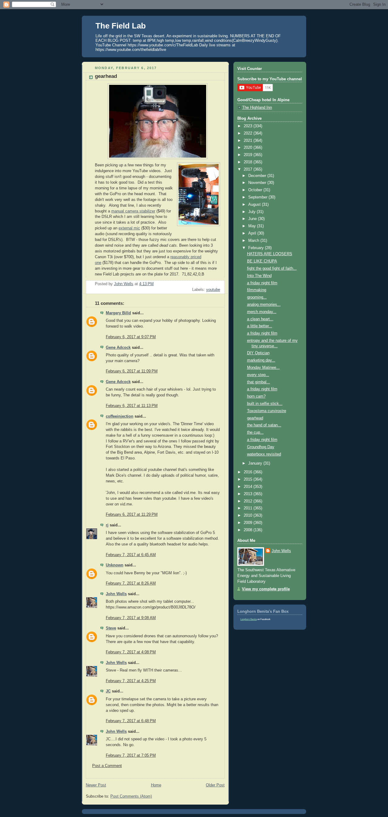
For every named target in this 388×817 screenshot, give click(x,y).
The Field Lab (120, 25)
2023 (248, 126)
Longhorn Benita (248, 619)
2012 (248, 501)
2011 (248, 508)
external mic (129, 228)
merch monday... (261, 312)
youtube (213, 290)
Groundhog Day (260, 447)
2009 (248, 523)
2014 (248, 487)
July (252, 212)
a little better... (259, 326)
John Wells (116, 594)
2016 (248, 472)
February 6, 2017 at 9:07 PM (131, 337)
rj (107, 525)
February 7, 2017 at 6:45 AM (131, 555)
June (253, 219)
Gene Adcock (118, 347)
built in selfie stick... (265, 404)
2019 (248, 155)
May (252, 226)
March (254, 240)
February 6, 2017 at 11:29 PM (132, 514)
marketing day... (261, 360)
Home (156, 785)
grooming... (257, 297)
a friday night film (262, 283)
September (258, 197)
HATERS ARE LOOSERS (269, 254)
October (255, 190)
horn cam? (256, 396)
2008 (248, 530)
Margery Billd (118, 313)
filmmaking (256, 290)
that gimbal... (258, 382)
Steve (111, 628)
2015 (248, 479)
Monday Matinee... (263, 367)
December (257, 176)
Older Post (215, 785)
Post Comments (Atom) (131, 796)
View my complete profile (266, 589)
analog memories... (264, 304)
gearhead (255, 418)
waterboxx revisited (264, 454)
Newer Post (96, 785)
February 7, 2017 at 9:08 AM (131, 618)
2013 (248, 494)
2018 (248, 162)
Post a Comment (107, 766)
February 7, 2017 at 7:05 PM (131, 755)
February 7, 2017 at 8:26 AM (131, 583)
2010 (248, 515)
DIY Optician (258, 353)
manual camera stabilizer (133, 211)
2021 (248, 140)
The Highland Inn (257, 107)
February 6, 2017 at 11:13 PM (132, 406)
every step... (258, 375)
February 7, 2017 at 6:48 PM (131, 721)
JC (108, 691)
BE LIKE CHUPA (262, 261)
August (255, 204)
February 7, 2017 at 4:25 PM (131, 681)
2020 (248, 147)
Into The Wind (259, 276)
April (252, 233)
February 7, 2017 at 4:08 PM (131, 652)
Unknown (114, 565)
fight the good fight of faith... (272, 268)
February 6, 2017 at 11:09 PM (132, 371)
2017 (248, 169)
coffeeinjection (119, 416)
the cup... (255, 432)
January (255, 463)
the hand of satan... (264, 425)
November (257, 183)
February (256, 248)
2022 (248, 133)
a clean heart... (260, 319)
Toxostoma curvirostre (266, 411)
